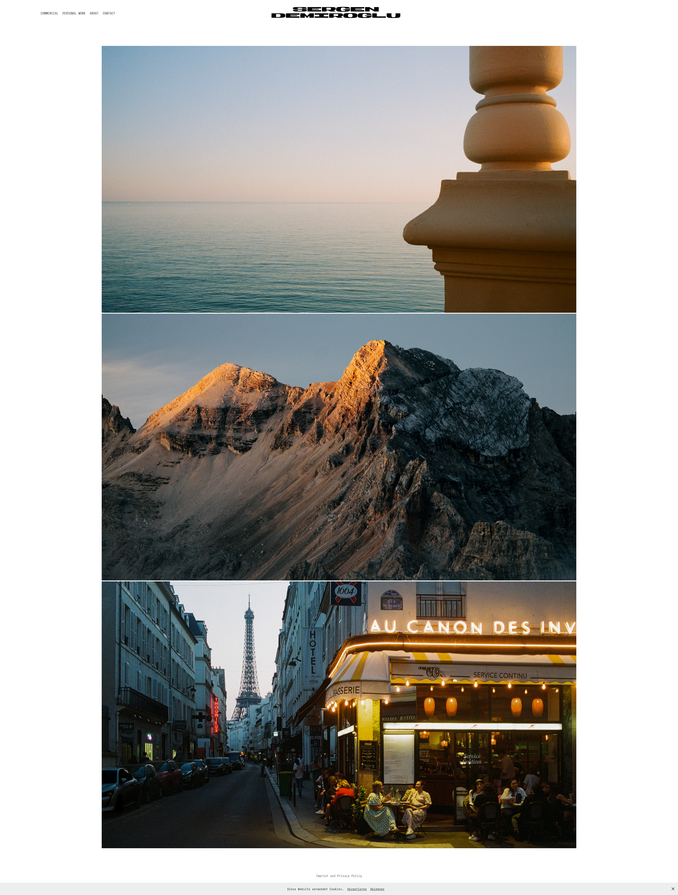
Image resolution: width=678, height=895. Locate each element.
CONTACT (109, 13)
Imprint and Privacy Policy (339, 875)
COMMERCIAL (49, 13)
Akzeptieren (357, 888)
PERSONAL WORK (74, 13)
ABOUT (94, 13)
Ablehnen (377, 888)
